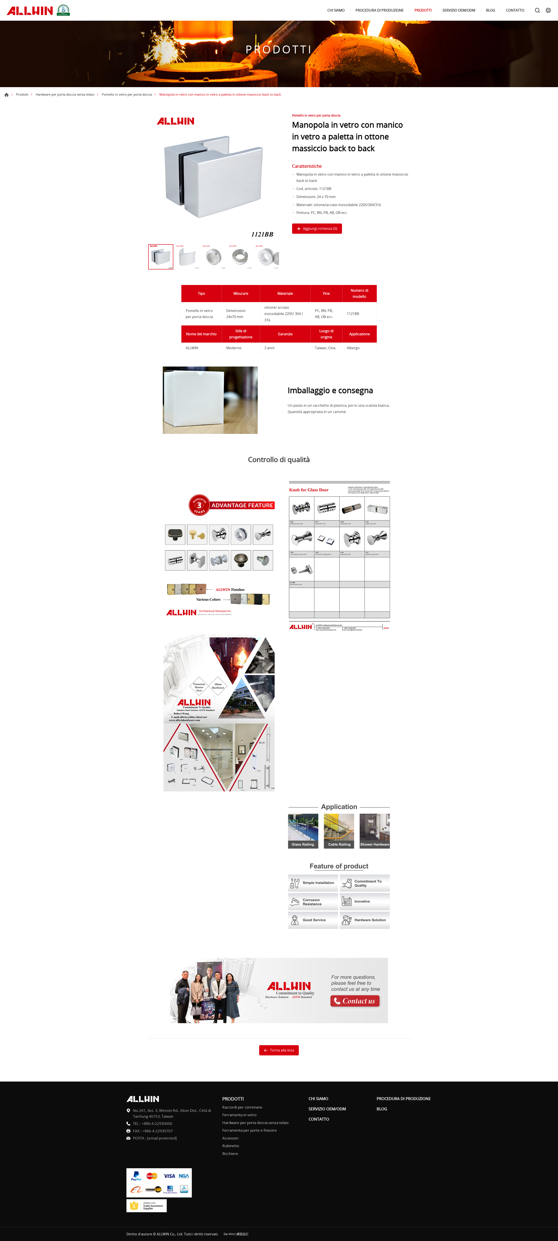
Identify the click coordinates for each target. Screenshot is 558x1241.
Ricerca (537, 10)
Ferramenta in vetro (239, 1114)
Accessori (230, 1138)
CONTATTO (515, 10)
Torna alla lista (282, 1050)
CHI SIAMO (336, 10)
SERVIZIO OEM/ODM (458, 10)
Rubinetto (230, 1145)
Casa (6, 95)
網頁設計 (242, 1234)
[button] (275, 258)
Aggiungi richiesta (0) (320, 228)
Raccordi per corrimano (242, 1107)
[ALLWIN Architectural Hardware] (39, 10)
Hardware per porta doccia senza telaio (65, 94)
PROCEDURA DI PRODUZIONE (380, 10)
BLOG (490, 10)
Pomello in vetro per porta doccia (127, 94)
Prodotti (22, 94)
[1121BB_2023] (213, 176)
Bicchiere (230, 1153)
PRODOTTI (423, 10)
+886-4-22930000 (157, 1123)
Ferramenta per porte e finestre (249, 1130)
